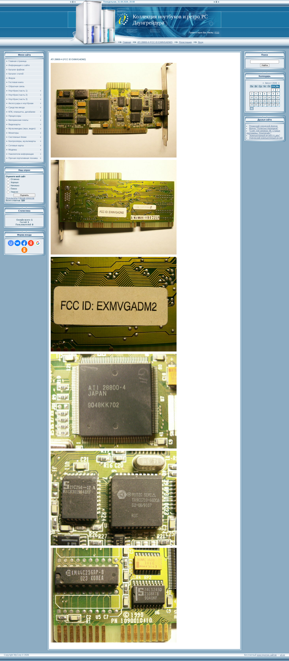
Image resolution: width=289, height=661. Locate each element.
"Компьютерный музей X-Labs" (264, 135)
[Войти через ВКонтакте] (17, 243)
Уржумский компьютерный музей (266, 138)
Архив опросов (26, 198)
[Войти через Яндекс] (31, 243)
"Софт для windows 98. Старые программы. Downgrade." (263, 132)
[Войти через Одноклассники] (24, 250)
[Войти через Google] (38, 243)
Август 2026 (271, 83)
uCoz (282, 655)
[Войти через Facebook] (24, 243)
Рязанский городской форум (263, 126)
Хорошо (14, 182)
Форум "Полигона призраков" (263, 128)
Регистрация (185, 42)
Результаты (11, 198)
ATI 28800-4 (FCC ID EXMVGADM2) (155, 42)
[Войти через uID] (11, 243)
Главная (127, 42)
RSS (217, 32)
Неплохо (15, 185)
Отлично (15, 179)
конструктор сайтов (267, 655)
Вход (200, 42)
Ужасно (14, 192)
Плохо (14, 188)
